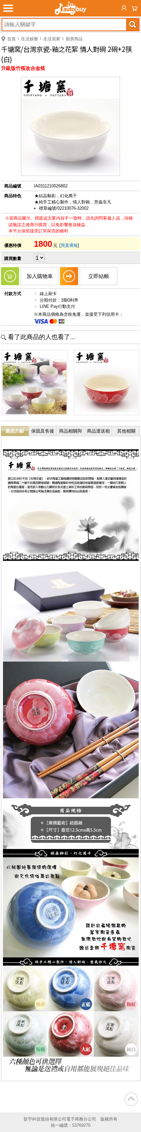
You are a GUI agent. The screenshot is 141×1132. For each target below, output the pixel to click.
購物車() (134, 8)
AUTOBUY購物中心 (70, 8)
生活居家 (51, 38)
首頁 (11, 38)
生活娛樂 (29, 38)
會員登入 (124, 8)
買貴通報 (69, 245)
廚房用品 (74, 38)
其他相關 (126, 431)
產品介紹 (15, 431)
